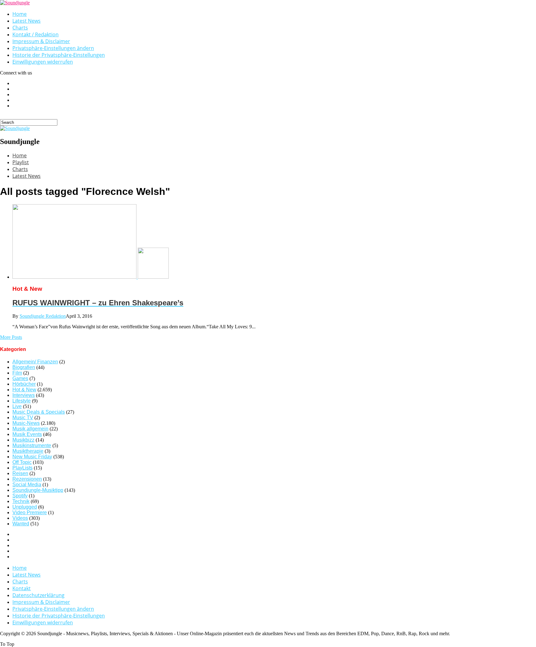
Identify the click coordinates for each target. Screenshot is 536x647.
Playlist (20, 162)
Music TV (22, 417)
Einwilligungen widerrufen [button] (42, 61)
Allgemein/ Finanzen (35, 361)
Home (19, 14)
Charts (20, 27)
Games (20, 378)
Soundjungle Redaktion (43, 316)
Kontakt (21, 588)
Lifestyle (21, 400)
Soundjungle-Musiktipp (37, 490)
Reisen (20, 473)
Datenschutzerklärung (38, 595)
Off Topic (22, 462)
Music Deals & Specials (38, 412)
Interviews (23, 395)
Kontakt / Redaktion (35, 34)
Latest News (26, 20)
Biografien (23, 367)
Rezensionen (27, 479)
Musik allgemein (30, 428)
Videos (20, 518)
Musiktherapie (27, 451)
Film (17, 372)
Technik (20, 501)
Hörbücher (24, 384)
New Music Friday (32, 456)
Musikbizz (23, 440)
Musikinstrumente (31, 445)
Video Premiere (29, 512)
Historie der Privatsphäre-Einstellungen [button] (58, 55)
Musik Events (27, 434)
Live (17, 406)
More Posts (11, 337)
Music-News (26, 423)
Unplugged (24, 507)
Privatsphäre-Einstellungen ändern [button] (53, 48)
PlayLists (22, 467)
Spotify (20, 495)
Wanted (20, 523)
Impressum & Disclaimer (41, 41)
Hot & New (24, 389)
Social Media (26, 484)
